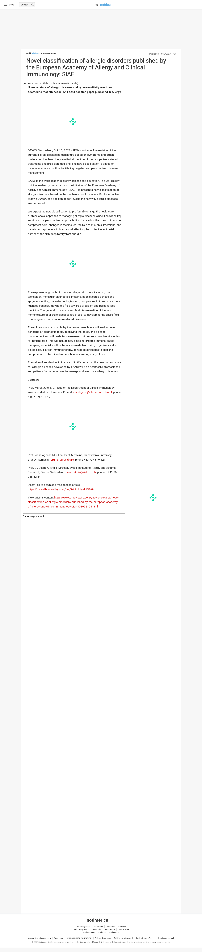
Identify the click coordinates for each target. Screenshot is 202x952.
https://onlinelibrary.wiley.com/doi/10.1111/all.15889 (61, 489)
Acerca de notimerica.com (39, 938)
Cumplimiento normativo (79, 938)
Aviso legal (58, 938)
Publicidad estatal (166, 938)
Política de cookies (103, 938)
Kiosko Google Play (144, 938)
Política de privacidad (123, 938)
